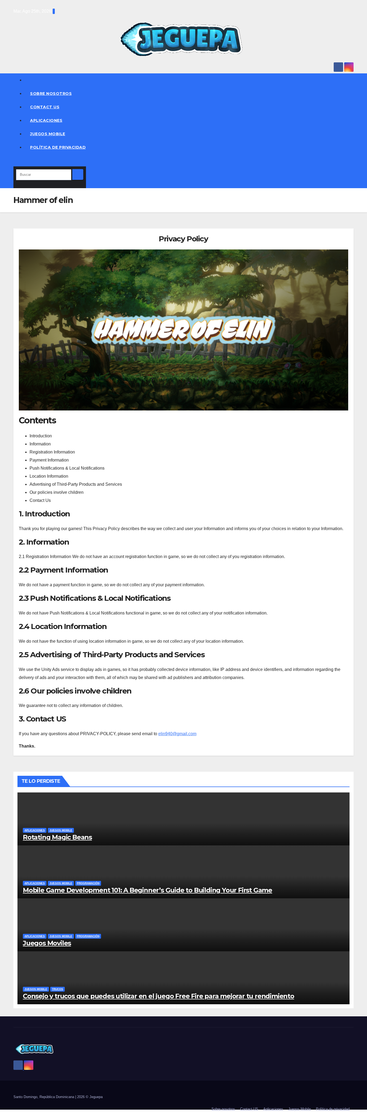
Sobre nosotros (51, 93)
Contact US (44, 107)
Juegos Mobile (47, 133)
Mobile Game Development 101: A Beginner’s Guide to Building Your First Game (147, 890)
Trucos (57, 989)
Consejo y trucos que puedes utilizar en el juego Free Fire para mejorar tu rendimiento (158, 996)
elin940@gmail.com (177, 733)
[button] (15, 162)
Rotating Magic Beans (57, 837)
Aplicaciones (46, 120)
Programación (88, 883)
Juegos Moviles (47, 943)
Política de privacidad (58, 147)
